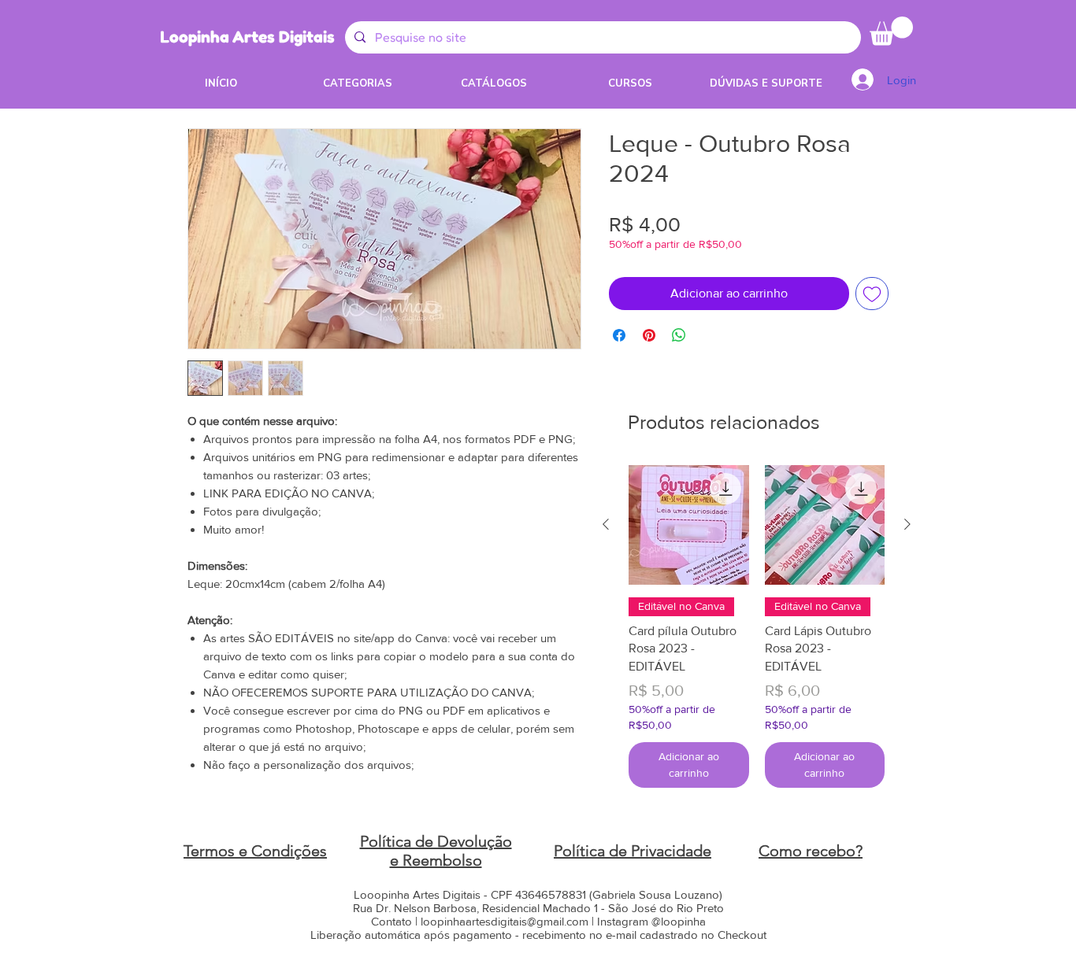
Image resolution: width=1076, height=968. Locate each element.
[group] (756, 626)
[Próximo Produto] (907, 524)
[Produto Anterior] (605, 524)
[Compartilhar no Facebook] (619, 335)
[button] (891, 31)
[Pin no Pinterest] (649, 335)
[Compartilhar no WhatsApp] (679, 335)
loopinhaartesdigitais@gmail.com (504, 921)
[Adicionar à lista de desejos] (872, 293)
